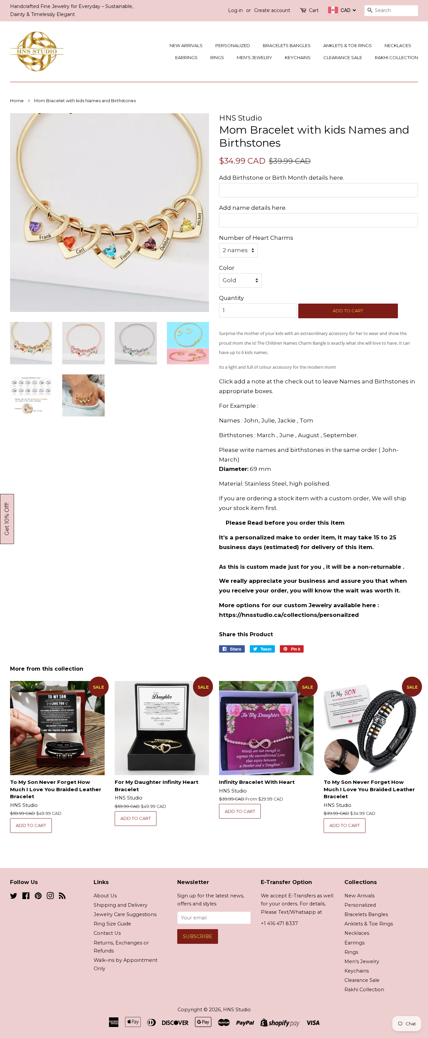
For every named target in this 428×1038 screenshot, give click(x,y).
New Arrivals (186, 45)
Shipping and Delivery (120, 905)
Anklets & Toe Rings (347, 45)
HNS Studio (237, 1010)
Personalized (232, 45)
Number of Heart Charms (256, 237)
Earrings (186, 57)
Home (17, 100)
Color (226, 268)
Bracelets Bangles (287, 45)
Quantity (231, 298)
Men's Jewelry (254, 57)
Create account (272, 10)
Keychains (298, 57)
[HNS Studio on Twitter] (13, 897)
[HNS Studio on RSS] (62, 897)
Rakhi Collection (396, 57)
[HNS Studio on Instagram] (50, 897)
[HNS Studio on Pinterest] (38, 897)
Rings (217, 57)
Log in (235, 10)
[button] (7, 519)
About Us (105, 896)
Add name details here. (253, 207)
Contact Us (107, 933)
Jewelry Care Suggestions (125, 914)
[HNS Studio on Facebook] (26, 897)
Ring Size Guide (112, 924)
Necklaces (398, 45)
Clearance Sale (342, 57)
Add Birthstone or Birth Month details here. (281, 177)
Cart (314, 10)
